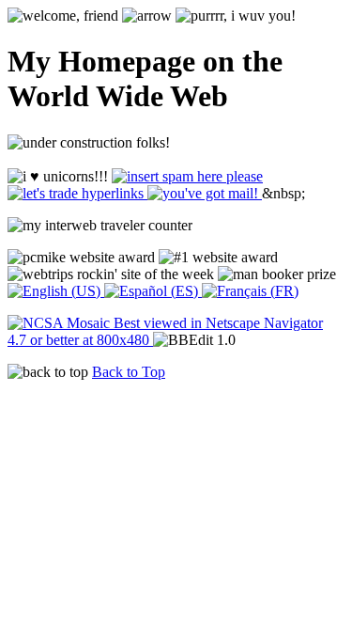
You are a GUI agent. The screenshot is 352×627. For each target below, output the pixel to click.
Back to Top (128, 372)
